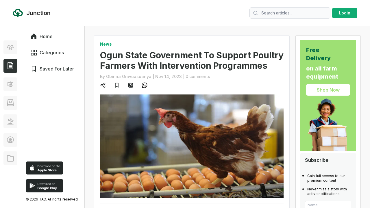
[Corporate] (10, 158)
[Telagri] (10, 121)
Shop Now (328, 90)
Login (344, 12)
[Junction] (10, 66)
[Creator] (10, 140)
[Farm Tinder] (10, 103)
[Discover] (10, 47)
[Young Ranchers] (10, 84)
